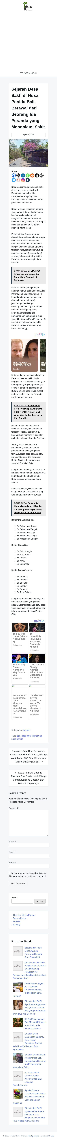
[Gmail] (18, 180)
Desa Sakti (26, 736)
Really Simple (33, 1136)
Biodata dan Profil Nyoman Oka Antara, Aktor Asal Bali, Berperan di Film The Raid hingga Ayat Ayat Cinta (29, 1114)
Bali (18, 736)
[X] (18, 175)
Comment (14, 808)
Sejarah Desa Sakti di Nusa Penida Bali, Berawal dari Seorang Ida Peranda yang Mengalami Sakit (29, 1061)
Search (14, 897)
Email (12, 852)
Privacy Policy (19, 918)
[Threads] (37, 175)
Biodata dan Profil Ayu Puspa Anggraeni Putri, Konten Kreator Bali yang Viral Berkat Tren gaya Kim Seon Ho (29, 1007)
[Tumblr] (28, 180)
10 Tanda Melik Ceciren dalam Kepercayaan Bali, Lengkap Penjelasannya (27, 1078)
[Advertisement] (28, 42)
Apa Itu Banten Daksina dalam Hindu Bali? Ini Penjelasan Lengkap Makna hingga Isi (29, 1096)
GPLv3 (51, 1136)
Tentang (16, 924)
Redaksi (17, 921)
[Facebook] (14, 175)
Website (12, 862)
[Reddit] (32, 175)
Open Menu (30, 73)
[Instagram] (23, 180)
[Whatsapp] (28, 175)
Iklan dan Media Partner (24, 915)
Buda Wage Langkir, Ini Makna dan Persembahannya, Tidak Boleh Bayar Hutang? (28, 989)
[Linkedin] (23, 175)
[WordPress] (42, 175)
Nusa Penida (17, 739)
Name (12, 841)
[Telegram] (14, 180)
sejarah (26, 730)
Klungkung (37, 736)
